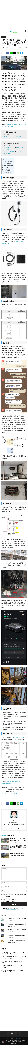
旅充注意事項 (6, 171)
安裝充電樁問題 (7, 163)
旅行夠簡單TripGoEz (17, 1038)
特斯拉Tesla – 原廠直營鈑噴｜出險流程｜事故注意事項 (18, 854)
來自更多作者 (10, 835)
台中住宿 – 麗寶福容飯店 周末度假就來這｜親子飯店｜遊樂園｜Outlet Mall (13, 957)
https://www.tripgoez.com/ (14, 822)
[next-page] (15, 860)
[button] (2, 31)
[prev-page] (13, 860)
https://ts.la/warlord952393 (9, 794)
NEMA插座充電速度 (8, 165)
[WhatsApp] (18, 53)
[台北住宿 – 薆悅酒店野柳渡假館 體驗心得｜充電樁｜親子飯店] (5, 847)
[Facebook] (7, 53)
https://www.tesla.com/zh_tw (12, 136)
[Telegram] (21, 53)
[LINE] (11, 53)
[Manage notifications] (3, 1042)
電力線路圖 (6, 167)
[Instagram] (12, 828)
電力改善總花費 (7, 172)
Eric (3, 47)
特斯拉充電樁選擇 (7, 162)
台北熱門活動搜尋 (9, 151)
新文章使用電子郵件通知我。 (9, 901)
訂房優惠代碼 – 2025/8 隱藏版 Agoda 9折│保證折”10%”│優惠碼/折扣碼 (13, 952)
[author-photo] (14, 818)
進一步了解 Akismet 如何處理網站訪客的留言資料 (13, 908)
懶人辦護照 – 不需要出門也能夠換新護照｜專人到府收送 (13, 962)
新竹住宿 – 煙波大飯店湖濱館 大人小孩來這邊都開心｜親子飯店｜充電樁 (18, 840)
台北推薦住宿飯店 (9, 147)
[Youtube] (18, 828)
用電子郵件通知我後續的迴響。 (10, 899)
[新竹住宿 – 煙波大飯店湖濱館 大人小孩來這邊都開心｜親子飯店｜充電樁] (5, 840)
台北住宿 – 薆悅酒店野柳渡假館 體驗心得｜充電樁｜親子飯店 (18, 848)
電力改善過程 (6, 169)
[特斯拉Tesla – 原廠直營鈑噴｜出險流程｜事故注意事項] (5, 855)
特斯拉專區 (4, 37)
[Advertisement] (14, 14)
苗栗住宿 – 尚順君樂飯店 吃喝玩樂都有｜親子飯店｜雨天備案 (13, 966)
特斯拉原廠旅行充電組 (18, 737)
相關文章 (3, 835)
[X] (14, 53)
